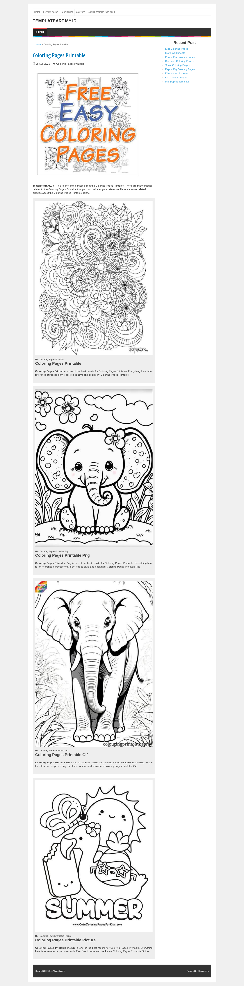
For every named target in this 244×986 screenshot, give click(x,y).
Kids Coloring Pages (176, 48)
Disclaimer (67, 12)
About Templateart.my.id (102, 12)
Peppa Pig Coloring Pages (180, 57)
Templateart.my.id (54, 20)
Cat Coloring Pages (176, 77)
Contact (80, 12)
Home (37, 12)
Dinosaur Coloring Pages (179, 61)
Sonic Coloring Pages (177, 65)
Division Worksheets (176, 73)
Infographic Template (177, 81)
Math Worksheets (175, 52)
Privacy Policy (50, 12)
